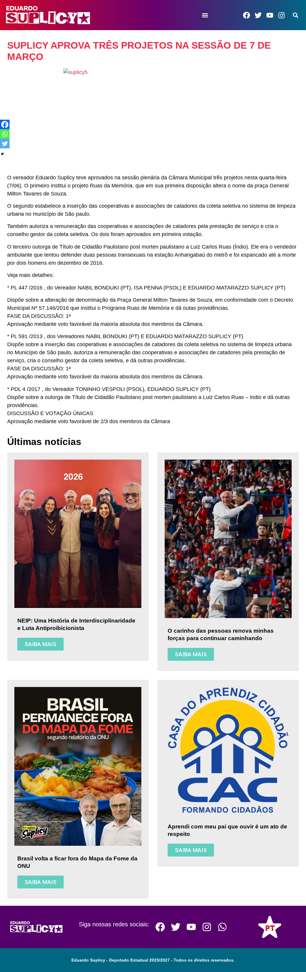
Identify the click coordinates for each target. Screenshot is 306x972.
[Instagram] (281, 15)
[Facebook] (246, 15)
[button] (205, 15)
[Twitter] (258, 15)
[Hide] (2, 154)
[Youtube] (269, 15)
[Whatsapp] (5, 134)
